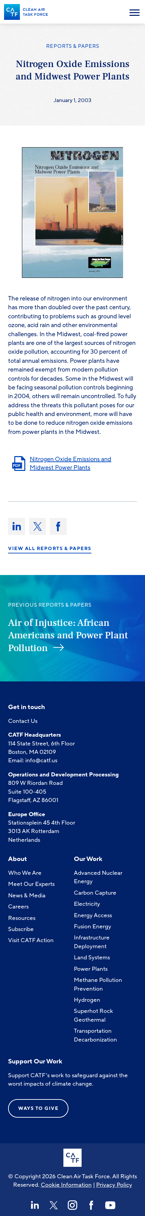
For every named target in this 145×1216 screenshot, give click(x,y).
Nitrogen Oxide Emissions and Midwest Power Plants (70, 463)
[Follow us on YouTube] (110, 1205)
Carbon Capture (95, 893)
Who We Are (24, 873)
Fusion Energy (92, 926)
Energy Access (93, 915)
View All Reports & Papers (49, 549)
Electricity (87, 904)
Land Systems (92, 957)
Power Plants (91, 969)
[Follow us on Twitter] (53, 1205)
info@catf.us (41, 760)
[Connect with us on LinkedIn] (34, 1205)
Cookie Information (66, 1185)
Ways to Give (38, 1108)
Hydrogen (87, 1000)
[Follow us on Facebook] (91, 1205)
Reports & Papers (72, 46)
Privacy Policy (114, 1185)
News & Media (27, 895)
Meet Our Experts (31, 884)
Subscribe (21, 929)
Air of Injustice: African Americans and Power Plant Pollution (68, 635)
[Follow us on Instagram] (72, 1205)
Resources (21, 918)
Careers (18, 906)
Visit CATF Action (31, 940)
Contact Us (22, 721)
